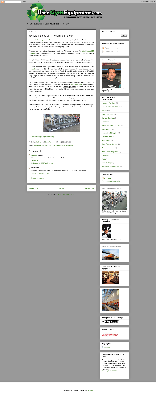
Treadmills (69, 145)
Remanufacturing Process (111, 125)
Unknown (107, 178)
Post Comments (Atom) (66, 194)
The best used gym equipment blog (41, 136)
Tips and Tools (107, 137)
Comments (108, 52)
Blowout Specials (108, 118)
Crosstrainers (106, 129)
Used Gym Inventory (109, 371)
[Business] (106, 347)
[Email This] (61, 142)
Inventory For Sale (41, 145)
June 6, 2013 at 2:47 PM (40, 173)
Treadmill (34, 155)
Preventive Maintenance (110, 166)
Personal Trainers (108, 148)
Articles (104, 110)
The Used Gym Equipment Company (42, 40)
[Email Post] (56, 142)
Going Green (106, 140)
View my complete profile (111, 181)
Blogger (90, 390)
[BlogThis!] (63, 142)
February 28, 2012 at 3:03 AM (42, 163)
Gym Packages (107, 163)
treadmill (32, 69)
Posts (106, 48)
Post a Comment (37, 178)
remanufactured (77, 84)
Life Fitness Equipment (57, 145)
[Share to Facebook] (67, 142)
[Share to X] (65, 142)
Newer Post (33, 188)
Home (61, 188)
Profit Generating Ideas (110, 152)
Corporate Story (107, 114)
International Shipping (109, 133)
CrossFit (105, 155)
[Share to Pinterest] (69, 142)
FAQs (104, 159)
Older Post (89, 188)
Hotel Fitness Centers (109, 144)
